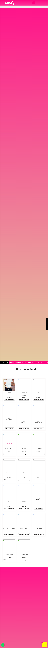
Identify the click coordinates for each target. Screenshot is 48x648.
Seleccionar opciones (9, 399)
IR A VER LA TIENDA (47, 324)
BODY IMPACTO (36, 362)
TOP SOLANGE (25, 362)
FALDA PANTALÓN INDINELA (11, 362)
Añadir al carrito (9, 428)
